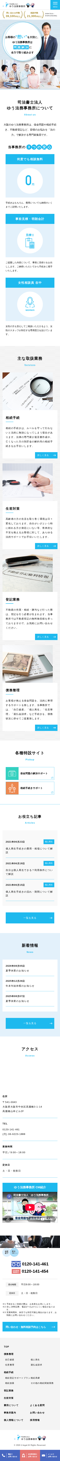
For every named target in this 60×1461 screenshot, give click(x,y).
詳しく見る (43, 455)
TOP (6, 1347)
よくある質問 (37, 1405)
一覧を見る (30, 917)
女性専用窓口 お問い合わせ (32, 1455)
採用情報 (35, 1420)
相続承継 (35, 1378)
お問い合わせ (37, 1412)
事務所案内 (10, 1412)
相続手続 (9, 1372)
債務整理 (9, 1354)
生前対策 (9, 1398)
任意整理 (9, 1365)
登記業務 (9, 1390)
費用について (11, 1405)
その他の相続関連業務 (42, 1383)
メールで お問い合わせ (52, 1455)
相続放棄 (9, 1383)
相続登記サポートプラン (17, 1378)
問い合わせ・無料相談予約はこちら (26, 1326)
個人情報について (14, 1420)
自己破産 (9, 1360)
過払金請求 (36, 1365)
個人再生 (35, 1360)
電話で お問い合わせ (12, 1455)
